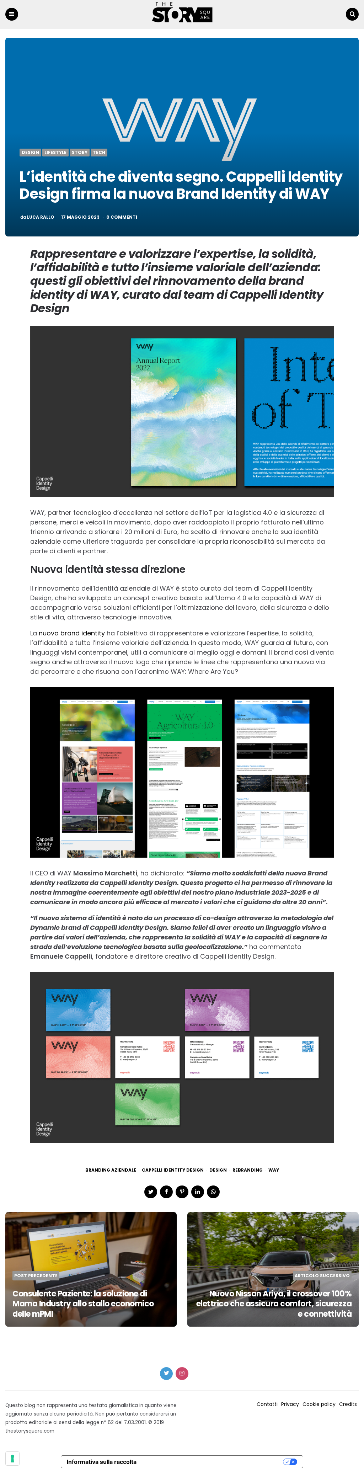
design (218, 1170)
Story (79, 152)
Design (30, 152)
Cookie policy (319, 1404)
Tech (99, 152)
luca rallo (40, 217)
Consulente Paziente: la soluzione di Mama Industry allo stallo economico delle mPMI (83, 1304)
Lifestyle (55, 152)
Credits (348, 1404)
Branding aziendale (110, 1170)
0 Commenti (121, 217)
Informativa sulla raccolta (101, 1461)
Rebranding (247, 1170)
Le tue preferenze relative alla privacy (213, 1461)
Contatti (267, 1404)
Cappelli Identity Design (173, 1170)
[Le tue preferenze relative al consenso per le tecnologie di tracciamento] (12, 1458)
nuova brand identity (72, 633)
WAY (273, 1170)
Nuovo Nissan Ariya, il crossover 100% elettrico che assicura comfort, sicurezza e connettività (274, 1304)
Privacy (290, 1404)
